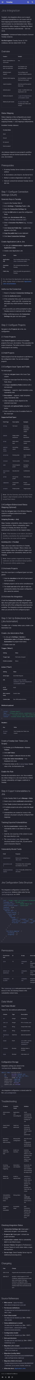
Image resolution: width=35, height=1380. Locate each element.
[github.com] (2, 1377)
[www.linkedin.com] (9, 1377)
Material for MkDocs (12, 1373)
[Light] (28, 2)
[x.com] (5, 1377)
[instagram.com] (12, 1377)
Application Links (20, 1368)
